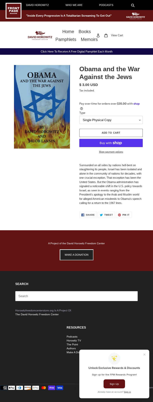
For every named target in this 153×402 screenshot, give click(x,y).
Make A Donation (76, 254)
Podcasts (72, 336)
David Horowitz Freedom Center (86, 243)
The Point (72, 344)
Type (82, 112)
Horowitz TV (74, 340)
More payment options (111, 151)
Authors (71, 348)
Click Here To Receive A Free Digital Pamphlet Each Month (77, 51)
